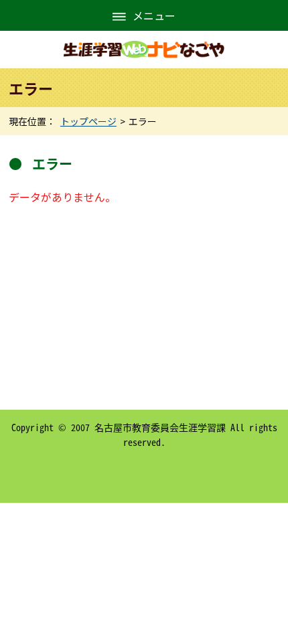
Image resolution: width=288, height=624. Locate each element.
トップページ (88, 121)
